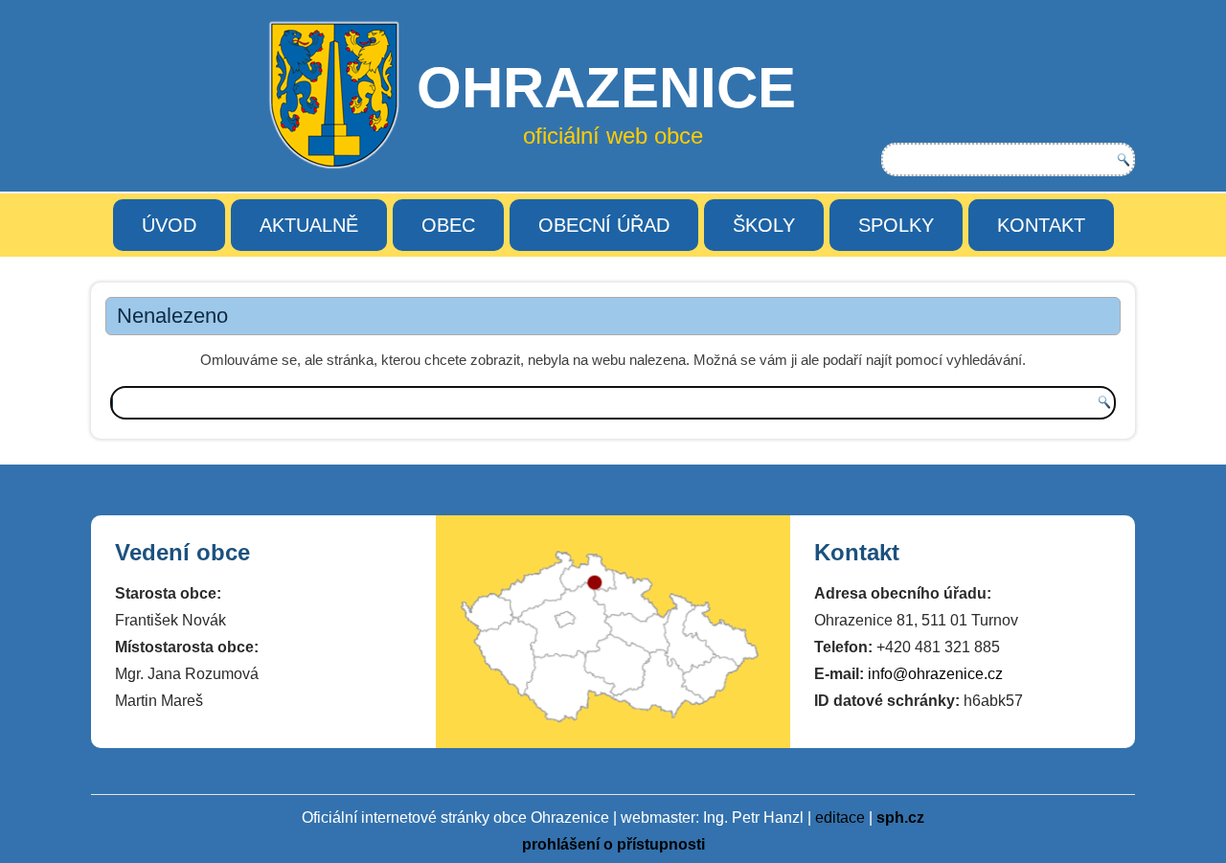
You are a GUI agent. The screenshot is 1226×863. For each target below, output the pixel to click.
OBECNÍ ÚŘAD (604, 225)
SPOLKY (896, 225)
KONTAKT (1041, 225)
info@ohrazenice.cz (935, 674)
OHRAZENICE (606, 88)
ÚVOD (169, 225)
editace (840, 817)
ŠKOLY (764, 225)
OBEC (448, 225)
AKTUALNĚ (309, 225)
